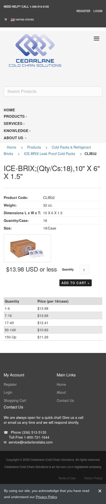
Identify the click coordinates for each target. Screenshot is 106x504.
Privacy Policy (46, 497)
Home (11, 147)
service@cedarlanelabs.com (28, 442)
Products (34, 147)
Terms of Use (67, 478)
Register (83, 11)
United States (25, 19)
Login (97, 11)
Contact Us (65, 400)
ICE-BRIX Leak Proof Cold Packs (49, 153)
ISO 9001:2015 (65, 467)
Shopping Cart (15, 400)
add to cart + (75, 283)
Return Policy (93, 478)
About (61, 392)
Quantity (68, 269)
